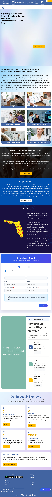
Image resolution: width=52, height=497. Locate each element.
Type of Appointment (8, 287)
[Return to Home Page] (8, 6)
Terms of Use (6, 489)
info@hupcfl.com (20, 2)
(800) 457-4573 (13, 3)
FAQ (32, 2)
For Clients (7, 482)
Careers (32, 482)
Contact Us (32, 484)
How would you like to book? (32, 287)
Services (32, 477)
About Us (32, 475)
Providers (7, 480)
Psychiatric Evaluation (13, 106)
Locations (32, 480)
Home (31, 474)
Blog (6, 484)
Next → (43, 305)
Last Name (29, 275)
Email (5, 281)
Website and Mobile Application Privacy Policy (13, 488)
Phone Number (30, 281)
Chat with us (46, 489)
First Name (6, 275)
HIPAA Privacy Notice (8, 491)
